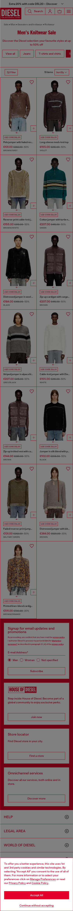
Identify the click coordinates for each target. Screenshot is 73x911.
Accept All (36, 895)
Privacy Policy (17, 883)
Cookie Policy (40, 883)
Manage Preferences (43, 879)
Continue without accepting (36, 905)
